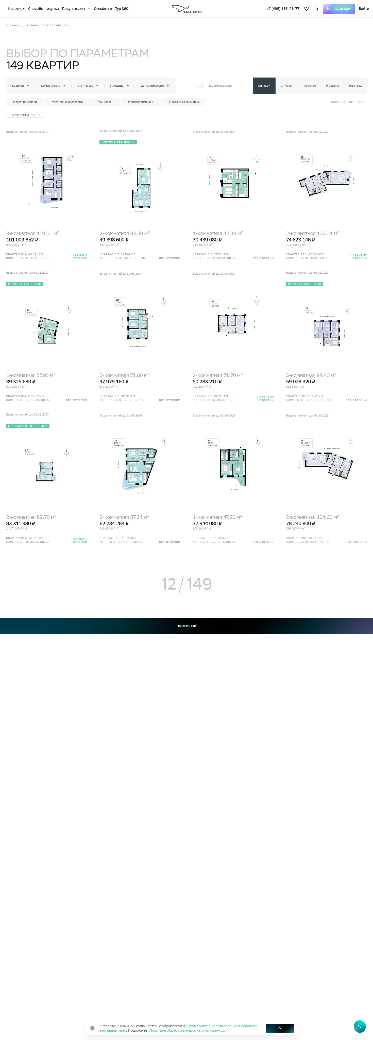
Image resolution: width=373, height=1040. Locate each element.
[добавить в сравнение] (316, 9)
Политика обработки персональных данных (187, 1030)
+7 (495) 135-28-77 (283, 9)
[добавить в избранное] (306, 9)
